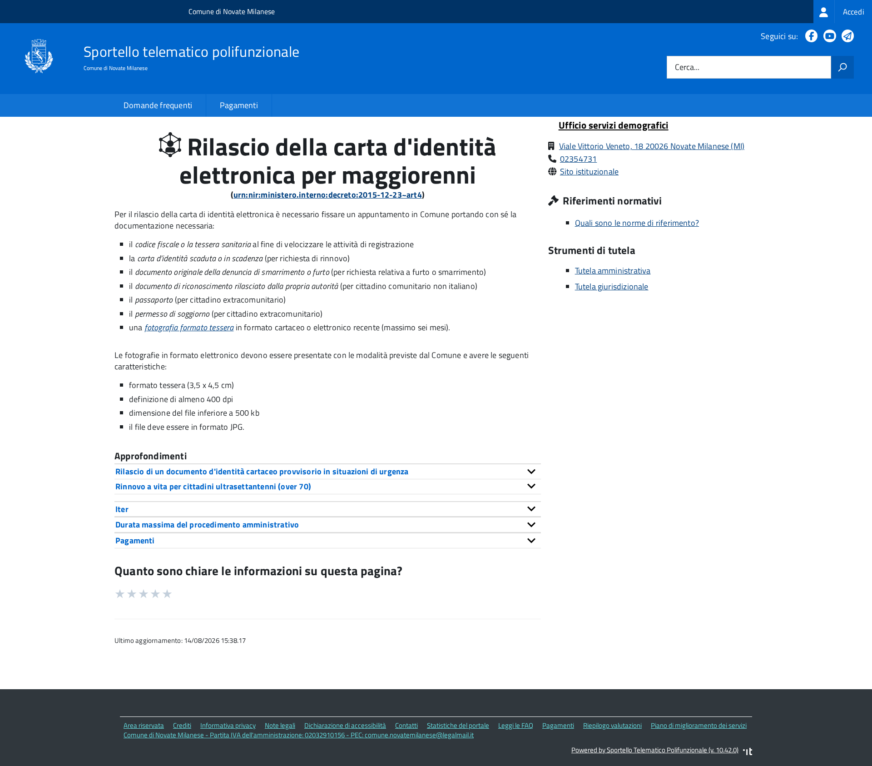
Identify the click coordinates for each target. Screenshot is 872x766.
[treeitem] (842, 11)
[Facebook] (810, 36)
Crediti (182, 725)
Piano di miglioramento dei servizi (699, 725)
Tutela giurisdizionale (612, 286)
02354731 (578, 159)
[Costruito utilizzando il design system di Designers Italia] (747, 752)
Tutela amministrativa (613, 270)
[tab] (327, 471)
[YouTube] (828, 36)
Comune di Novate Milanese (231, 11)
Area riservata (144, 725)
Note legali (280, 725)
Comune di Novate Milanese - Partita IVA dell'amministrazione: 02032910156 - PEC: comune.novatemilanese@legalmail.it (299, 735)
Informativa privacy (228, 725)
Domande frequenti (158, 105)
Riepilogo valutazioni (612, 725)
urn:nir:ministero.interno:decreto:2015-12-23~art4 (327, 195)
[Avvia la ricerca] (842, 67)
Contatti (406, 725)
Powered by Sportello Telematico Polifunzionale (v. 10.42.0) (654, 750)
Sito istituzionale (589, 171)
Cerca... (687, 67)
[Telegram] (846, 36)
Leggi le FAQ (515, 725)
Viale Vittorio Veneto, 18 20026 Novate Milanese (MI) (651, 146)
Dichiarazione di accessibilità (345, 725)
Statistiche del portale (458, 725)
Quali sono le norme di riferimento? (637, 223)
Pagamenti (239, 105)
